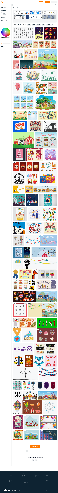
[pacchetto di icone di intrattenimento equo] (23, 33)
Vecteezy (10, 476)
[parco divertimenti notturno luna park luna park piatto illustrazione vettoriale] (26, 64)
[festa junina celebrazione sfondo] (20, 115)
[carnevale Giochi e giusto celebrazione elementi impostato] (51, 361)
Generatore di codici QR (12, 486)
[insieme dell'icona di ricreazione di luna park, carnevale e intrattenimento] (30, 54)
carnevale (29, 24)
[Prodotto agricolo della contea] (23, 140)
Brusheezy (10, 475)
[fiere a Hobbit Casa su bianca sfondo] (46, 102)
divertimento (38, 24)
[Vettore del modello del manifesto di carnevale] (20, 214)
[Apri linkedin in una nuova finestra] (15, 490)
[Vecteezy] (2, 2)
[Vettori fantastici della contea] (18, 252)
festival (33, 24)
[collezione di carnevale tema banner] (52, 88)
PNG (20, 24)
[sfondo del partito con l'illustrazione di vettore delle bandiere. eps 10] (32, 115)
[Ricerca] (52, 5)
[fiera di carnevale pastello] (48, 240)
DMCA (22, 476)
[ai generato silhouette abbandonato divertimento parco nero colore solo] (50, 126)
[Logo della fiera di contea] (29, 385)
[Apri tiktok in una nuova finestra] (18, 490)
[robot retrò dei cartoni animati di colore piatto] (16, 323)
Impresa (10, 479)
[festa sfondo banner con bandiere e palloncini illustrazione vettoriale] (48, 422)
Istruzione (10, 480)
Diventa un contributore (35, 479)
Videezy (10, 477)
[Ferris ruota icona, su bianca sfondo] (50, 407)
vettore (53, 24)
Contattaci (35, 476)
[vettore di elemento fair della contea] (50, 33)
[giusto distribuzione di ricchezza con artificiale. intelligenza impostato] (29, 335)
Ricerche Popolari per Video (25, 483)
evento (43, 24)
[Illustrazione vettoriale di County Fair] (29, 88)
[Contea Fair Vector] (19, 75)
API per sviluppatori (12, 481)
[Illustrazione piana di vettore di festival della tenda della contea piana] (50, 228)
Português (47, 477)
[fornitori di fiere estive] (46, 140)
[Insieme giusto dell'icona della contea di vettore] (47, 335)
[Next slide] (55, 25)
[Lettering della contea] (20, 126)
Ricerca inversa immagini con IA (13, 483)
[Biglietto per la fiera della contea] (29, 189)
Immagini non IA (4, 14)
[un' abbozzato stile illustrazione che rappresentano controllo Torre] (27, 263)
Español (47, 476)
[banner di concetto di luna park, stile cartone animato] (47, 115)
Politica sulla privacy (44, 490)
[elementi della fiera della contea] (32, 407)
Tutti (3, 12)
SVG (15, 24)
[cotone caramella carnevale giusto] (17, 88)
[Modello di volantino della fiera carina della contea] (19, 154)
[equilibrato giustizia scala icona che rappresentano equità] (17, 395)
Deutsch (47, 479)
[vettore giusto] (44, 252)
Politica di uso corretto (50, 490)
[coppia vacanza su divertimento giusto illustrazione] (35, 214)
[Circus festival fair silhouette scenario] (49, 75)
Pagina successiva (35, 446)
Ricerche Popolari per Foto (25, 481)
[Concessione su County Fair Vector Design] (16, 64)
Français (47, 480)
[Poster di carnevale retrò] (48, 200)
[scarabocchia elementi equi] (18, 240)
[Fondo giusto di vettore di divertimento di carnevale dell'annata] (35, 126)
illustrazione (48, 24)
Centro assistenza (36, 475)
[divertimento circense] (34, 154)
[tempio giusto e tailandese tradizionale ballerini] (30, 395)
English (47, 475)
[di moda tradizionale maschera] (17, 407)
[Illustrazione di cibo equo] (32, 178)
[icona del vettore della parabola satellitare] (35, 274)
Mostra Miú (49, 17)
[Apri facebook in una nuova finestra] (12, 490)
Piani (37, 1)
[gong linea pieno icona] (32, 284)
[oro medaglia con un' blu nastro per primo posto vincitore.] (15, 274)
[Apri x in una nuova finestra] (19, 490)
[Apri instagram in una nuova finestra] (14, 490)
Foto (25, 24)
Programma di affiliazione (25, 477)
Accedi (54, 1)
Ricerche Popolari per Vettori (25, 479)
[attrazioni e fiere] (31, 422)
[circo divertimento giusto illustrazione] (18, 54)
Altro (46, 481)
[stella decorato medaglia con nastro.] (17, 335)
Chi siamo (35, 477)
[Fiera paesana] (19, 200)
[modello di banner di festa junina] (49, 214)
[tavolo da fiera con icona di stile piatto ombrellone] (18, 263)
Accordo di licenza (24, 475)
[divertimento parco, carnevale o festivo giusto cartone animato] (45, 64)
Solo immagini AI (4, 13)
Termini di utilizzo (38, 490)
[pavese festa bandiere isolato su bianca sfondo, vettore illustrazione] (44, 263)
